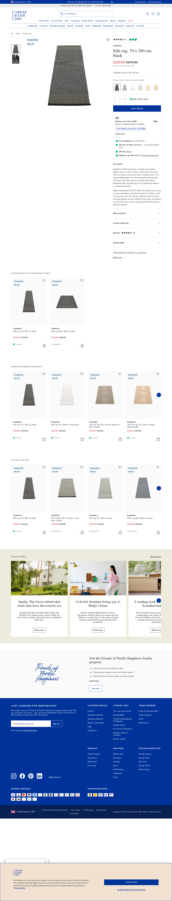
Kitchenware (118, 769)
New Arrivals (44, 21)
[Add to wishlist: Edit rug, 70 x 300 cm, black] (43, 280)
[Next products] (159, 395)
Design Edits (144, 758)
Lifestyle (130, 26)
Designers (122, 21)
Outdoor (119, 26)
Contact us (92, 730)
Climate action (119, 725)
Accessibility (74, 813)
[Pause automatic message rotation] (112, 2)
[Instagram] (13, 776)
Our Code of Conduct (122, 729)
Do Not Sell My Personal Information (55, 810)
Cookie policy (101, 810)
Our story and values (122, 711)
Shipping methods (95, 719)
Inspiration (75, 21)
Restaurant (92, 762)
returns (129, 151)
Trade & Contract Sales (148, 711)
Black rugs (117, 257)
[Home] (12, 33)
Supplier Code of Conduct (120, 734)
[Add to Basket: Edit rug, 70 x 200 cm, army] (120, 532)
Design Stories (87, 21)
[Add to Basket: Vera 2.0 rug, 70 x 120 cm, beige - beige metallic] (158, 439)
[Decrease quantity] (115, 99)
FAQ (89, 727)
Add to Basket (137, 108)
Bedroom (97, 26)
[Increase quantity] (125, 99)
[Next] (159, 600)
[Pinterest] (31, 776)
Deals (67, 21)
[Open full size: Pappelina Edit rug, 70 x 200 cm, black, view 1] (69, 75)
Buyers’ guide (119, 739)
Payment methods (95, 715)
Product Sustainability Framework (122, 720)
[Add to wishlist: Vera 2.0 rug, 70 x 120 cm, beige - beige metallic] (157, 373)
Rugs (88, 26)
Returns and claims (96, 723)
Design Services (101, 21)
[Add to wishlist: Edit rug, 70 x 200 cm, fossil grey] (81, 373)
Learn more (94, 681)
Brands (113, 21)
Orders (91, 711)
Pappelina (117, 46)
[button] (147, 13)
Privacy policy (88, 810)
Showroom (92, 758)
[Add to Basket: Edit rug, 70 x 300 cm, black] (44, 345)
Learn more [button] (120, 134)
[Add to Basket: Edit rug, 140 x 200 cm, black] (82, 345)
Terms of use (75, 810)
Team (141, 719)
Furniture (32, 26)
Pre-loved (92, 765)
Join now (95, 688)
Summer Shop (56, 21)
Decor (70, 26)
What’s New (118, 754)
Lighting (44, 26)
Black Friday (144, 769)
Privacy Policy (19, 888)
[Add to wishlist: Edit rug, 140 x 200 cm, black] (81, 280)
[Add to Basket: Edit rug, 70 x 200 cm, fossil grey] (82, 439)
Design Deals (144, 765)
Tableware (117, 773)
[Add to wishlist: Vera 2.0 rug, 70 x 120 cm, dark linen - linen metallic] (119, 373)
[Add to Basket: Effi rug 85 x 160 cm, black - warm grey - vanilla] (82, 532)
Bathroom (108, 26)
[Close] (45, 862)
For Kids (140, 26)
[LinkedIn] (39, 776)
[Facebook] (22, 776)
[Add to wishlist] (108, 39)
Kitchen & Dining (57, 26)
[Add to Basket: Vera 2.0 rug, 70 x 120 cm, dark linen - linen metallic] (120, 439)
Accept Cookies (131, 882)
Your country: (17, 730)
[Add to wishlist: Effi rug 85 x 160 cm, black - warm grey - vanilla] (81, 467)
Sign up (56, 724)
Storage (79, 26)
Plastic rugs (27, 33)
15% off (80, 2)
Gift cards (143, 762)
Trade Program (145, 715)
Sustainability (118, 715)
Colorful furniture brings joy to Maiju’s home (98, 603)
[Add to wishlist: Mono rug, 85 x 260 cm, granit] (157, 467)
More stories (155, 557)
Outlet (130, 21)
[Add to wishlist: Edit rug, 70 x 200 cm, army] (119, 467)
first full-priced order (150, 155)
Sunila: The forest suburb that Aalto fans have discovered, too (39, 603)
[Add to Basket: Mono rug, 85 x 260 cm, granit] (158, 532)
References (144, 723)
